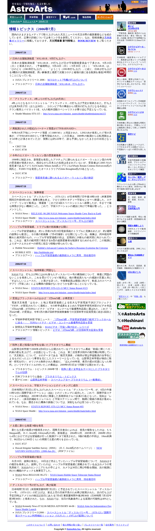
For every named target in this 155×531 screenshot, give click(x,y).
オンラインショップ (105, 17)
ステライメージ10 (136, 112)
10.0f (135, 115)
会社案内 (109, 525)
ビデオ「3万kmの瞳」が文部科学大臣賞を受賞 (78, 330)
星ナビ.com (69, 17)
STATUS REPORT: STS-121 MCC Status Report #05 (57, 406)
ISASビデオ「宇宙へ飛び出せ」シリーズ (67, 327)
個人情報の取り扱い (72, 525)
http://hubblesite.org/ (44, 252)
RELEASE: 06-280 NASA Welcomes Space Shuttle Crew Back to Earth (66, 213)
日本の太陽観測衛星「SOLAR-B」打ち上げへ (60, 84)
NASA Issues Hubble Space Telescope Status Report (75, 475)
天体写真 (34, 17)
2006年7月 (43, 21)
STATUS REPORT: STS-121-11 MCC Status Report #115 (59, 288)
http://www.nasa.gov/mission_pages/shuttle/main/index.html (67, 218)
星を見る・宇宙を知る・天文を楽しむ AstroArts (30, 7)
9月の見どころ (134, 272)
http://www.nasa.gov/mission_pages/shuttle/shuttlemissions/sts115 (74, 113)
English (144, 2)
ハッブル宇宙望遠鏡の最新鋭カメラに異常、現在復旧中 (65, 255)
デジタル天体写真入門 (134, 207)
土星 (130, 241)
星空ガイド (52, 17)
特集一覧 (138, 296)
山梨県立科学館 (38, 379)
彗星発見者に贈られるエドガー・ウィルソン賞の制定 (64, 177)
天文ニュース (29, 21)
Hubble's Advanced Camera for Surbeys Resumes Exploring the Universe (72, 248)
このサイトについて (35, 525)
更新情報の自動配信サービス (131, 345)
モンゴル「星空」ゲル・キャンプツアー (137, 178)
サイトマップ (122, 525)
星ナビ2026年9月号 (133, 27)
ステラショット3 (135, 90)
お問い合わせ (54, 525)
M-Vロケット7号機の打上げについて (67, 80)
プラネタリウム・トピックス (60, 376)
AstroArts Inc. (74, 529)
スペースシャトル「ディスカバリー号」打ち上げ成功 (64, 221)
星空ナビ (132, 134)
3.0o (135, 93)
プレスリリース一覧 (93, 525)
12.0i (135, 71)
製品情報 (87, 17)
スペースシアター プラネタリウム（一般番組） (76, 379)
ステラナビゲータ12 (137, 69)
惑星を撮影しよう (136, 226)
